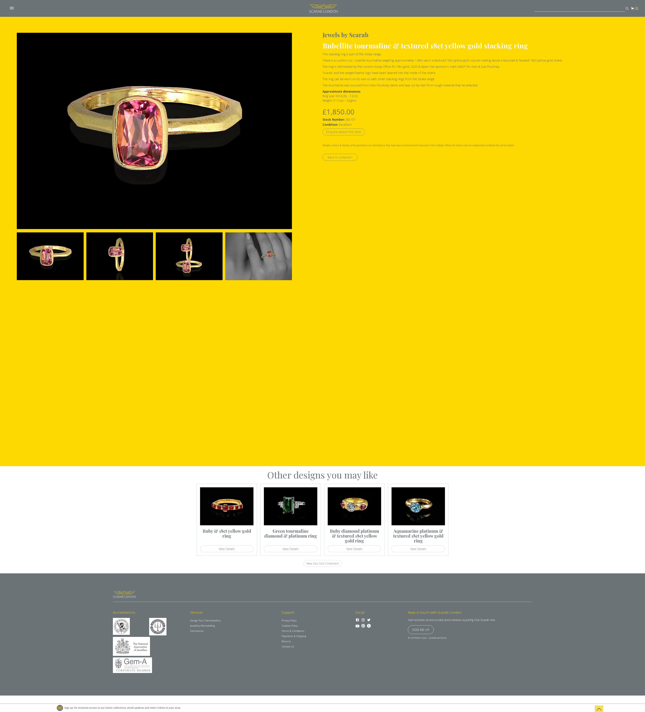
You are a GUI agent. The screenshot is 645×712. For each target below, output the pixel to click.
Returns (286, 641)
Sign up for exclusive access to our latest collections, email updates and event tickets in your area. (122, 707)
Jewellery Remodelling (202, 625)
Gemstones (197, 631)
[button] (12, 8)
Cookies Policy (290, 625)
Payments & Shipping (294, 636)
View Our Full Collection (322, 563)
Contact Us (288, 646)
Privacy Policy (289, 620)
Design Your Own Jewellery (205, 620)
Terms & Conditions (293, 631)
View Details (227, 549)
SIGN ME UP (420, 630)
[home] (323, 8)
